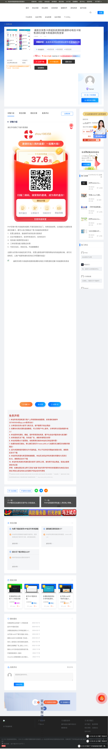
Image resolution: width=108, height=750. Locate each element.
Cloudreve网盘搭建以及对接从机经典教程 (18, 657)
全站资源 (48, 17)
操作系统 (83, 8)
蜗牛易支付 (65, 724)
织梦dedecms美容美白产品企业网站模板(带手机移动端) (95, 219)
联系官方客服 (90, 100)
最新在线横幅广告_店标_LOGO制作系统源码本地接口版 (18, 645)
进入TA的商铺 (91, 95)
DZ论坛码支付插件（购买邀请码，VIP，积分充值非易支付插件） (99, 742)
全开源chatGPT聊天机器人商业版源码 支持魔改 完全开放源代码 (65, 597)
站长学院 (38, 17)
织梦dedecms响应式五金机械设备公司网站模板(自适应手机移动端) (95, 183)
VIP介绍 (68, 1)
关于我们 (88, 724)
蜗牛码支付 (72, 724)
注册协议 (95, 728)
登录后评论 (18, 684)
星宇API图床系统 (31, 597)
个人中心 (67, 17)
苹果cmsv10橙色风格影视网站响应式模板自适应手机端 (95, 195)
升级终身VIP (55, 56)
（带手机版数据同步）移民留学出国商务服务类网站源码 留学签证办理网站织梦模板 (95, 207)
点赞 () (67, 56)
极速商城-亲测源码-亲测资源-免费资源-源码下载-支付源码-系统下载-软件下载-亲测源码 (31, 474)
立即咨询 (67, 113)
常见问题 (22, 113)
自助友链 (47, 1)
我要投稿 (9, 24)
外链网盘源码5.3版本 (14, 653)
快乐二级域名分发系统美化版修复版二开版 (18, 642)
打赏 (41, 404)
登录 (100, 12)
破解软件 (64, 8)
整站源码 (36, 36)
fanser (91, 89)
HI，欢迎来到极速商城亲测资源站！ (15, 1)
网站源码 (45, 8)
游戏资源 (73, 8)
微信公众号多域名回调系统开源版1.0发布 (18, 649)
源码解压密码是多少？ (54, 529)
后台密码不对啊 (87, 257)
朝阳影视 (64, 728)
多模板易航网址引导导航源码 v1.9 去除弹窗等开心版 (48, 597)
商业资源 (35, 8)
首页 (27, 8)
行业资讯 (29, 17)
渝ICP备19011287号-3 (17, 744)
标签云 (40, 1)
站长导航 (57, 17)
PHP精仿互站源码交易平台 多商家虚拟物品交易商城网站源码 (21, 503)
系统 (24, 227)
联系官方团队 (51, 702)
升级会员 (74, 42)
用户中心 (82, 1)
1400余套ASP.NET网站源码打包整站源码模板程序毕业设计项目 (95, 231)
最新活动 (68, 62)
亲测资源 (54, 8)
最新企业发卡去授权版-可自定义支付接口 (18, 638)
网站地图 (6, 744)
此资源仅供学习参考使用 (96, 114)
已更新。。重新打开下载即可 (90, 281)
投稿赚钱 (75, 1)
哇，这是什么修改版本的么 (90, 269)
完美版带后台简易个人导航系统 (15, 597)
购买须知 (61, 1)
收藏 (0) (77, 56)
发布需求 (54, 1)
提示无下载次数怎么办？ (21, 552)
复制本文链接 (27, 491)
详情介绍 (10, 113)
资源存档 (33, 1)
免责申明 (89, 1)
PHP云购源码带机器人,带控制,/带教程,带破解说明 (58, 503)
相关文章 (33, 113)
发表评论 (45, 113)
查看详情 (15, 543)
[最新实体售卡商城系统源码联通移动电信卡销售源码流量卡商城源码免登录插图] (40, 328)
